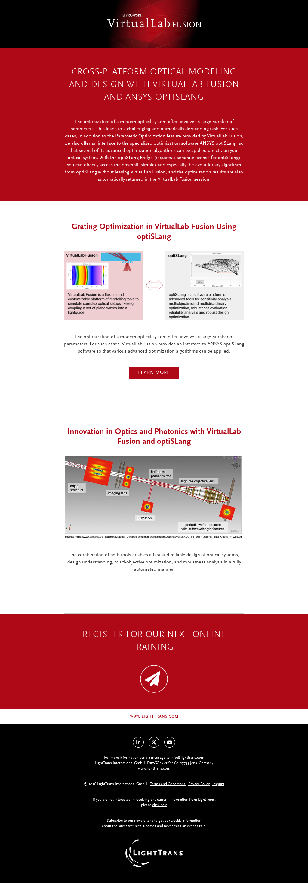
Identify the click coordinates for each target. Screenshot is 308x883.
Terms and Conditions (168, 784)
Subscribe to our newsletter (129, 821)
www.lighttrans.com (154, 768)
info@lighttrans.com (187, 758)
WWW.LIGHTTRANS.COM (154, 717)
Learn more (154, 372)
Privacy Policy (199, 784)
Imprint (218, 784)
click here (159, 805)
